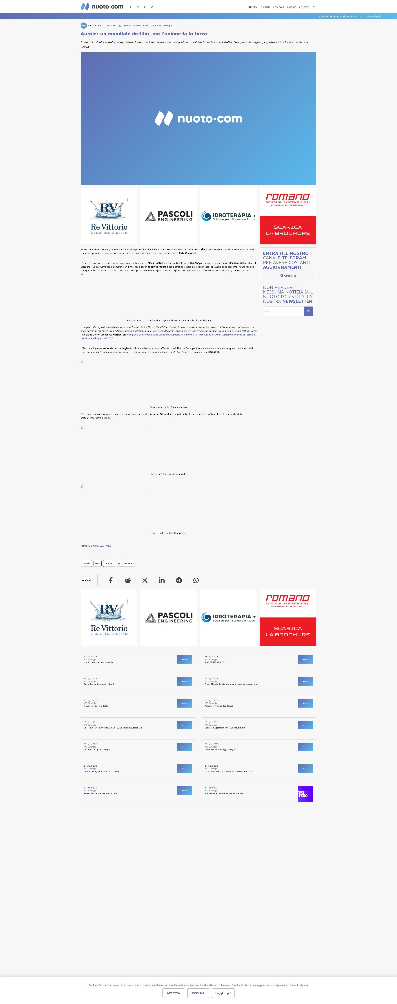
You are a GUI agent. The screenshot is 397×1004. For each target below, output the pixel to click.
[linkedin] (162, 580)
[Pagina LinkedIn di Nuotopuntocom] (145, 5)
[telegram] (179, 580)
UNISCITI (289, 275)
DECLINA (198, 993)
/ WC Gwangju (164, 25)
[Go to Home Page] (120, 25)
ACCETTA (173, 993)
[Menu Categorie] (313, 5)
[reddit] (128, 580)
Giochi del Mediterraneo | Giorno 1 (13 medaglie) (329, 16)
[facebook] (111, 580)
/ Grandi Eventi (140, 25)
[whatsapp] (196, 580)
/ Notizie (126, 25)
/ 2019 (152, 25)
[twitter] (145, 580)
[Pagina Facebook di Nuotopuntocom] (130, 5)
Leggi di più (223, 993)
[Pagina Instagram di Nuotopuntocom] (137, 5)
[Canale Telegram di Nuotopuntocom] (152, 5)
